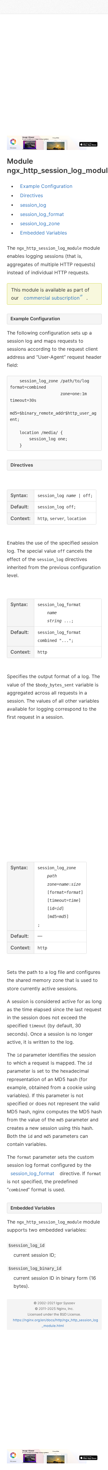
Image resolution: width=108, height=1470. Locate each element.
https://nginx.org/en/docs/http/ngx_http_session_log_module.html (55, 1323)
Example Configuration (46, 186)
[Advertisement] (54, 77)
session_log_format (42, 214)
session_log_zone (40, 223)
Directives (31, 195)
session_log (33, 205)
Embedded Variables (43, 233)
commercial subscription (52, 298)
